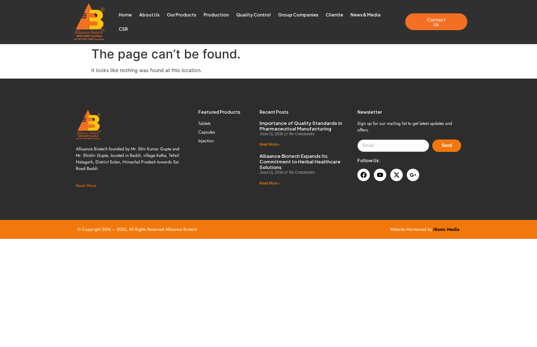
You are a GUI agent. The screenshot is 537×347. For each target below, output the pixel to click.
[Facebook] (363, 175)
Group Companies (298, 14)
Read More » (269, 144)
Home (125, 14)
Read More (86, 185)
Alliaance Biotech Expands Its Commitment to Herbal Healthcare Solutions (300, 161)
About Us (149, 14)
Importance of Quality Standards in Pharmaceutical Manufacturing (300, 125)
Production (216, 14)
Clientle (334, 14)
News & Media (366, 14)
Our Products (181, 14)
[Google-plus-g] (413, 175)
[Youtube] (380, 175)
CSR (123, 29)
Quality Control (253, 14)
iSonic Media (446, 229)
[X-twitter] (396, 175)
